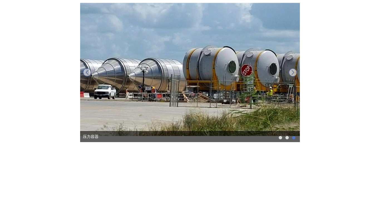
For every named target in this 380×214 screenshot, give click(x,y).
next (293, 72)
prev (87, 72)
